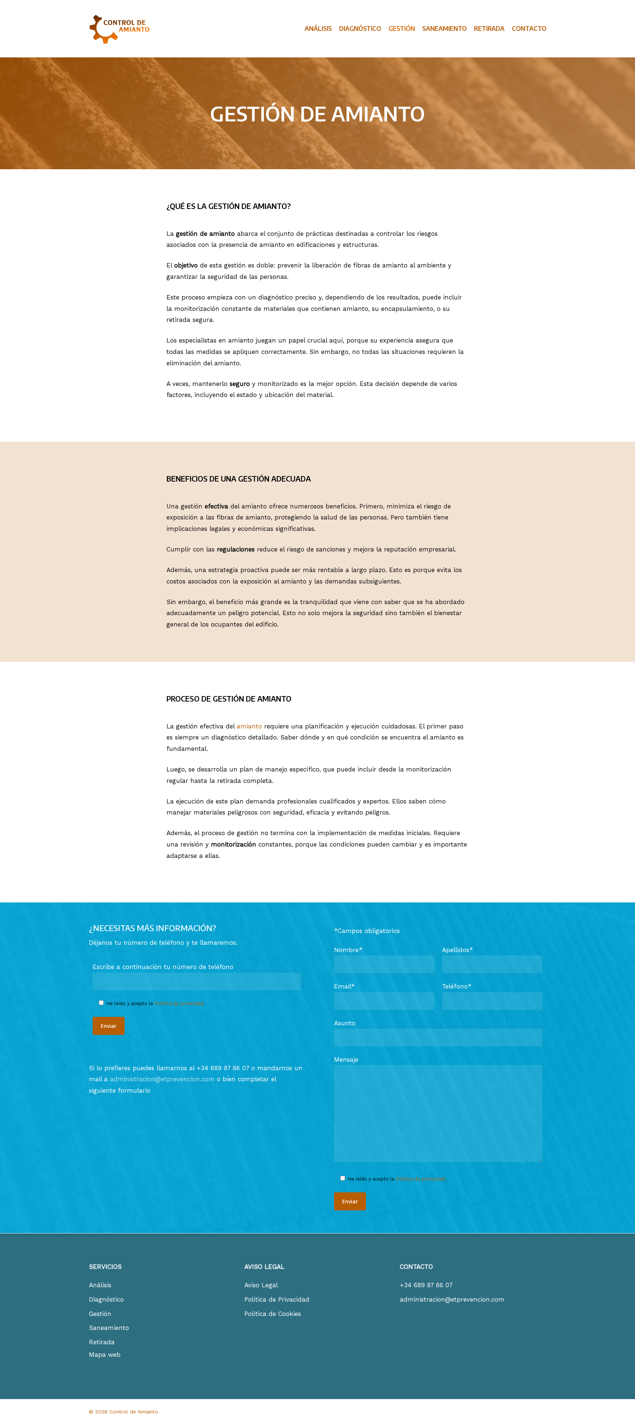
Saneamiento (109, 1327)
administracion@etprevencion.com (162, 1079)
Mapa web (105, 1354)
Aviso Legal (261, 1285)
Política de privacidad (179, 1003)
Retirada (102, 1342)
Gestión (100, 1313)
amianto (249, 726)
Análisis (100, 1285)
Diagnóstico (106, 1299)
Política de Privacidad (276, 1299)
